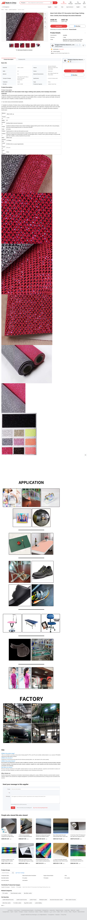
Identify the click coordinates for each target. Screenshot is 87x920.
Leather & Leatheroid (12, 9)
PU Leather (24, 878)
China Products (17, 910)
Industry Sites (52, 910)
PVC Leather (67, 878)
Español (16, 911)
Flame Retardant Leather (16, 893)
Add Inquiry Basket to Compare (25, 50)
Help (62, 7)
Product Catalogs (20, 872)
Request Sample (72, 29)
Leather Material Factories (8, 899)
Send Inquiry (59, 26)
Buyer (56, 7)
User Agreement (51, 914)
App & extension (69, 7)
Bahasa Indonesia (81, 911)
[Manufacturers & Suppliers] (8, 2)
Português (21, 911)
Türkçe (70, 911)
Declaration (57, 914)
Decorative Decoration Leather (56, 899)
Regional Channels (59, 910)
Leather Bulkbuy (38, 903)
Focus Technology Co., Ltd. (35, 914)
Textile (6, 9)
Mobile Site (73, 910)
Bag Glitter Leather (28, 903)
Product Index (67, 910)
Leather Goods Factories (21, 899)
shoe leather (25, 880)
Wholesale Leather (43, 899)
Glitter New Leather (6, 903)
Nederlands (46, 911)
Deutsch (41, 911)
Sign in (84, 3)
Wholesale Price (45, 910)
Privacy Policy (63, 914)
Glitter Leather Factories (71, 899)
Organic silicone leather (48, 875)
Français (25, 911)
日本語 (58, 911)
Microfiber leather (5, 878)
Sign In (52, 53)
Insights (77, 910)
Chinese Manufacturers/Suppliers (27, 910)
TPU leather (46, 878)
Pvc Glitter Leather (17, 903)
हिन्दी (62, 911)
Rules (85, 7)
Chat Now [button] (78, 26)
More (2, 905)
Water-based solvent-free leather (29, 875)
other (66, 875)
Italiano (36, 911)
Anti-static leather (5, 880)
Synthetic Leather (21, 9)
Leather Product (33, 899)
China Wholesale (38, 910)
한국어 (54, 911)
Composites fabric (5, 875)
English (11, 911)
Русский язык (31, 911)
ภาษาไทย (65, 911)
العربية (51, 911)
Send (13, 807)
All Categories (6, 7)
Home (2, 9)
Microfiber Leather (28, 893)
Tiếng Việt (74, 911)
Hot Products (10, 910)
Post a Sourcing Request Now (40, 807)
